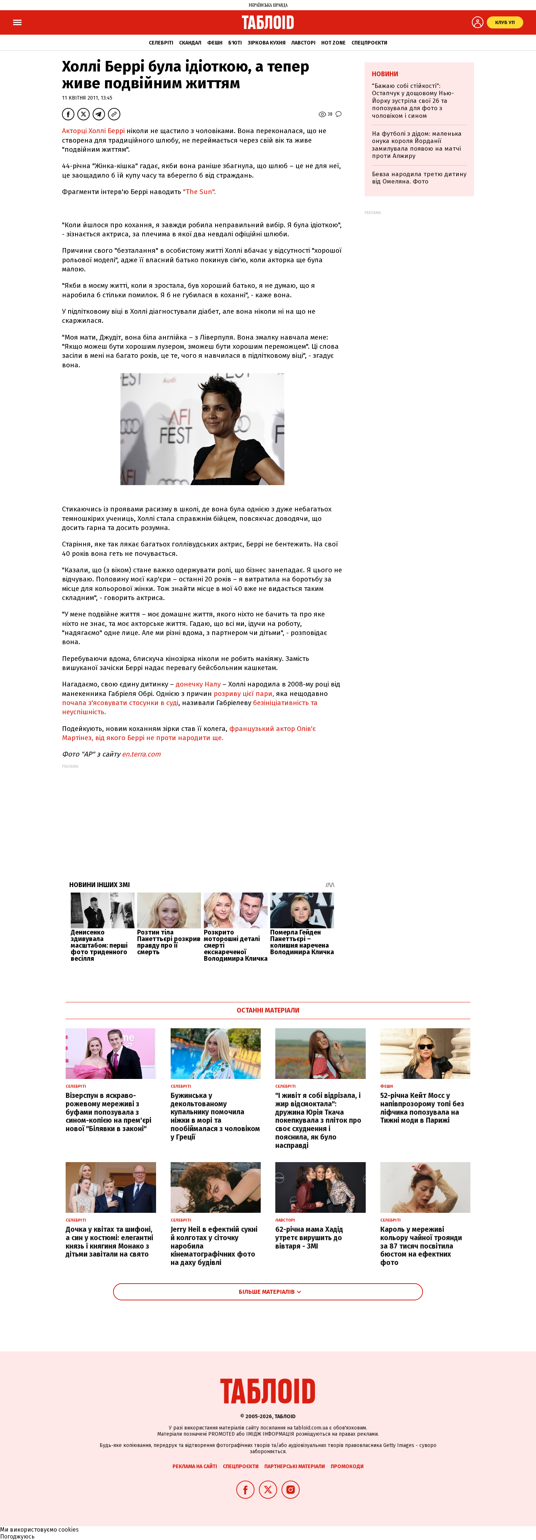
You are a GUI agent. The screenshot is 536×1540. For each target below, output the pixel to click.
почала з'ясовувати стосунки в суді (120, 703)
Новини (385, 74)
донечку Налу (199, 684)
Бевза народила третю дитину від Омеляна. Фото (419, 177)
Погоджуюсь (17, 1536)
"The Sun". (199, 191)
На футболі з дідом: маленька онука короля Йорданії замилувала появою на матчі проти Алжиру (417, 145)
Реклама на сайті (194, 1466)
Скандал (190, 43)
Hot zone (333, 43)
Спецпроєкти (369, 43)
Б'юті (235, 43)
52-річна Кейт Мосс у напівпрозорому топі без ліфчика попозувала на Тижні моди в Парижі (422, 1108)
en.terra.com (141, 754)
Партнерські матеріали (294, 1466)
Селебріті (161, 43)
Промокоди (347, 1466)
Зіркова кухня (267, 43)
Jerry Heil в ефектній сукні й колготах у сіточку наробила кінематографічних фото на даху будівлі (214, 1246)
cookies (68, 1529)
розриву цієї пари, (245, 693)
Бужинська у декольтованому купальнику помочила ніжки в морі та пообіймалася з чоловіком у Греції (215, 1116)
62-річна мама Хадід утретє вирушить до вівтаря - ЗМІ (309, 1237)
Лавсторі (303, 43)
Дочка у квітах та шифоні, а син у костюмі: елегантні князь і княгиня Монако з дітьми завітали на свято (109, 1241)
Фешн (214, 43)
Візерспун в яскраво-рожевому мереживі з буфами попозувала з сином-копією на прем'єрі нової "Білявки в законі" (108, 1112)
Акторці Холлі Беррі (94, 131)
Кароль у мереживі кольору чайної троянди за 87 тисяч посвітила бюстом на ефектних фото (421, 1246)
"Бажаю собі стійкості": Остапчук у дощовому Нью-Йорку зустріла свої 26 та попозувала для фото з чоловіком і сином (413, 101)
